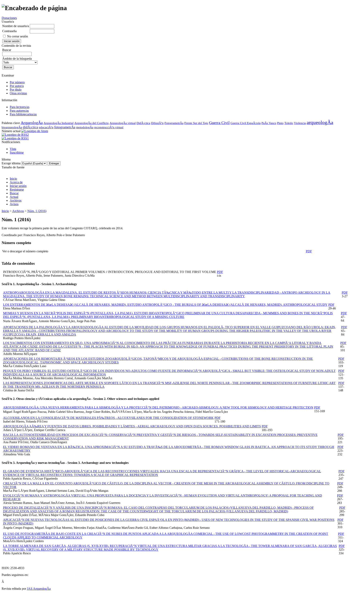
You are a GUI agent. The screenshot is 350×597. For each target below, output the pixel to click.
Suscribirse (17, 152)
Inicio (13, 178)
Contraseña (9, 31)
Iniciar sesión (18, 186)
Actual (14, 197)
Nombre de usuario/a (15, 26)
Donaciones (9, 18)
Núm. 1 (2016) (36, 211)
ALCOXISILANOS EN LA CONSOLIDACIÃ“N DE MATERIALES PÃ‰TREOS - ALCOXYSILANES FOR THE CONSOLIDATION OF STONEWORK (108, 418)
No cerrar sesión (17, 36)
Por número (17, 82)
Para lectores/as (19, 107)
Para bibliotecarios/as (23, 114)
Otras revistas (18, 93)
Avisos (14, 204)
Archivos (15, 200)
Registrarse (17, 189)
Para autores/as (19, 110)
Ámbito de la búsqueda (17, 58)
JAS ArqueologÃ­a (39, 588)
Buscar (14, 193)
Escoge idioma (11, 163)
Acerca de (16, 182)
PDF (309, 251)
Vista (13, 149)
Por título (15, 89)
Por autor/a (17, 86)
